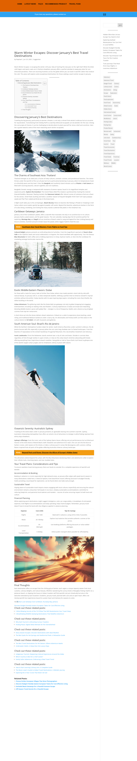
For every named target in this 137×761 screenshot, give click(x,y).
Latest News (30, 4)
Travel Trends (108, 160)
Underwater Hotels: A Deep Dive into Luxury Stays (32, 646)
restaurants (117, 131)
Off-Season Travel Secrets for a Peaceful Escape (32, 689)
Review (106, 134)
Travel (112, 144)
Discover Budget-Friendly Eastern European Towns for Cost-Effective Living (39, 605)
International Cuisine (109, 112)
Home (19, 4)
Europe (106, 93)
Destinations (107, 90)
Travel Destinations (109, 150)
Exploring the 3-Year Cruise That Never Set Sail (31, 673)
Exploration (113, 93)
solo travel (107, 137)
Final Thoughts (27, 109)
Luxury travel (117, 115)
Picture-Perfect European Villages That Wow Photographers (36, 681)
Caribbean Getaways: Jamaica (30, 89)
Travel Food (75, 4)
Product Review (108, 128)
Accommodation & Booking (34, 104)
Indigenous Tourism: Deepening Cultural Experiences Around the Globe (40, 654)
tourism (106, 144)
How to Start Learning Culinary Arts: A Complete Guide (34, 667)
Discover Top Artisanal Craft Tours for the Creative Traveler (112, 58)
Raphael (19, 59)
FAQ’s (40, 4)
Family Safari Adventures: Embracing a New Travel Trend (35, 659)
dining (115, 90)
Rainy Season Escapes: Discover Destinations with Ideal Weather (37, 633)
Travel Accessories (109, 147)
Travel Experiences (109, 153)
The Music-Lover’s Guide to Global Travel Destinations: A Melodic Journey (40, 670)
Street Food (107, 141)
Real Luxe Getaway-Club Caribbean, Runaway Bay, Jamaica (38, 602)
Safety (112, 134)
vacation (116, 160)
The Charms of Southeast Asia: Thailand (31, 86)
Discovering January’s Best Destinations (29, 83)
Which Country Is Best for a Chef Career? (29, 657)
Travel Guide (107, 157)
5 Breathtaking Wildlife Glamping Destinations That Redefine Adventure (40, 614)
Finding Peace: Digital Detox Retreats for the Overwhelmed (35, 625)
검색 (120, 25)
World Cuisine (108, 166)
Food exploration (108, 99)
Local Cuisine (107, 115)
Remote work (107, 131)
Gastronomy (116, 102)
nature (115, 118)
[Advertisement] (54, 37)
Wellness (106, 163)
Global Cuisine (108, 106)
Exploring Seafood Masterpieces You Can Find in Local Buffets (112, 42)
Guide (116, 106)
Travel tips (116, 157)
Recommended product (56, 4)
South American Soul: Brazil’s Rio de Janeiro (32, 93)
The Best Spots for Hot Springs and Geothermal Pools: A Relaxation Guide (40, 635)
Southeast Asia (116, 137)
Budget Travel (108, 83)
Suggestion (37, 59)
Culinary (116, 83)
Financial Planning (32, 107)
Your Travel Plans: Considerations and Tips (31, 101)
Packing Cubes (108, 122)
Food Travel (107, 102)
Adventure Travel (109, 80)
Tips (114, 141)
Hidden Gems (108, 109)
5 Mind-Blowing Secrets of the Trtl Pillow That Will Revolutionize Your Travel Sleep (43, 611)
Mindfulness (107, 118)
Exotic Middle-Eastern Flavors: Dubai (32, 91)
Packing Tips (107, 125)
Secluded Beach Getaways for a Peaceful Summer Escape (35, 686)
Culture (116, 86)
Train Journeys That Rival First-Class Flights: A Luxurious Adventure (111, 66)
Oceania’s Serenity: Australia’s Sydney (30, 97)
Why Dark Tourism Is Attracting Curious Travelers (32, 622)
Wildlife (113, 163)
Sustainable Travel (32, 106)
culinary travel (108, 86)
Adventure (107, 77)
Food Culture (107, 96)
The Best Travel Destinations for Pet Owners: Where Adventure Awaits (39, 643)
